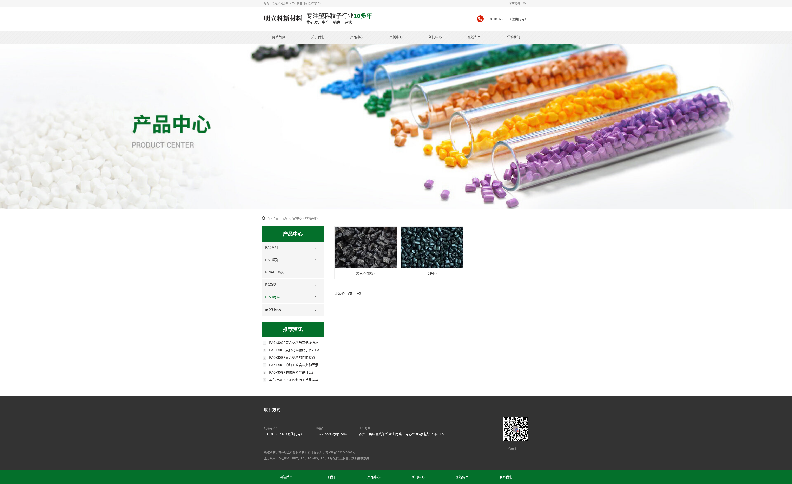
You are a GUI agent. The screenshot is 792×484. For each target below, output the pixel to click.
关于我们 (317, 37)
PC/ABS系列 (274, 272)
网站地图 (514, 3)
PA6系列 (271, 247)
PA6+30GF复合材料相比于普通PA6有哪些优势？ (296, 350)
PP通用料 (272, 297)
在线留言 (474, 37)
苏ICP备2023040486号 (340, 452)
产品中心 (356, 37)
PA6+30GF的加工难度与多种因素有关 (296, 365)
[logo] (283, 19)
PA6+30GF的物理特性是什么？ (292, 372)
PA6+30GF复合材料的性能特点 (292, 357)
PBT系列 (271, 260)
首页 (284, 218)
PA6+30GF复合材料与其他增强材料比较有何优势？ (296, 342)
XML (525, 3)
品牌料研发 (273, 309)
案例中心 (396, 37)
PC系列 (271, 284)
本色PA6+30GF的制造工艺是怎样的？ (296, 380)
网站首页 (278, 37)
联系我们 (513, 37)
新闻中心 (435, 37)
